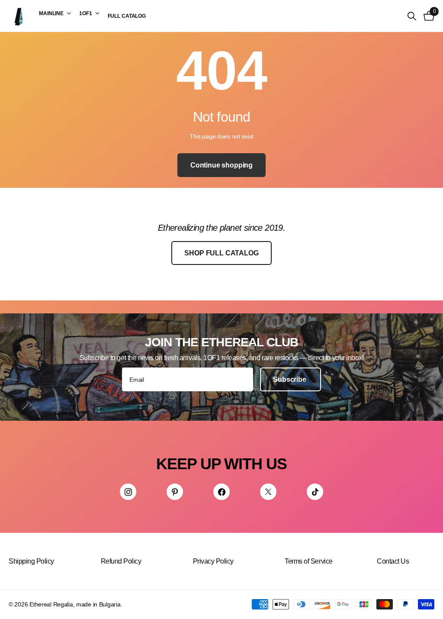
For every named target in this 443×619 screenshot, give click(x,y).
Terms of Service (308, 561)
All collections (55, 13)
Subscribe (290, 379)
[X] (268, 492)
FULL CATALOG (127, 16)
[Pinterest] (175, 492)
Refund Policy (121, 561)
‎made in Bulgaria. (99, 604)
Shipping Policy (31, 561)
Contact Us (393, 561)
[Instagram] (128, 492)
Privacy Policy (213, 561)
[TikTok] (315, 492)
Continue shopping (221, 165)
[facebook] (221, 492)
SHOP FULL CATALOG (221, 253)
